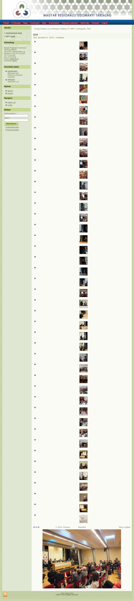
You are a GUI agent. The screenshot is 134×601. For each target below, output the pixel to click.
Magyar (10, 91)
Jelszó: (7, 118)
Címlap (37, 29)
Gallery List (12, 102)
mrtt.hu (14, 61)
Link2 (67, 593)
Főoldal (6, 23)
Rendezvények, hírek (14, 33)
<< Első (58, 527)
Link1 (62, 593)
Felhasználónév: (10, 113)
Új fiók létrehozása (12, 127)
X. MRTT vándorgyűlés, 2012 (79, 29)
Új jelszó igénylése (12, 130)
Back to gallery (124, 527)
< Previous (66, 527)
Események (34, 23)
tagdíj (13, 36)
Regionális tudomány (70, 23)
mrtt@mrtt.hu (14, 59)
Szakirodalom (54, 23)
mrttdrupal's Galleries (59, 29)
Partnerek (95, 23)
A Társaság (16, 23)
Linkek (10, 105)
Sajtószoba (84, 23)
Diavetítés (82, 527)
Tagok (25, 23)
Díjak (44, 23)
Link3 (71, 593)
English (104, 23)
